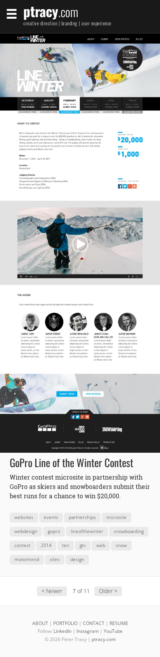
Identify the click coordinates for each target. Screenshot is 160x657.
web (100, 545)
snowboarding (129, 531)
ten (65, 545)
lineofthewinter (87, 531)
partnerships (82, 517)
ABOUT (40, 623)
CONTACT (93, 623)
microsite (116, 517)
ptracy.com (104, 639)
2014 (46, 545)
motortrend (26, 559)
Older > (108, 591)
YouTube (113, 631)
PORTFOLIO (65, 623)
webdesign (25, 531)
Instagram (88, 631)
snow (121, 545)
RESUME (119, 623)
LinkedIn (62, 631)
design (77, 559)
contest (22, 545)
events (51, 517)
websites (23, 517)
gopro (54, 531)
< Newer (52, 591)
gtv (83, 545)
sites (55, 559)
